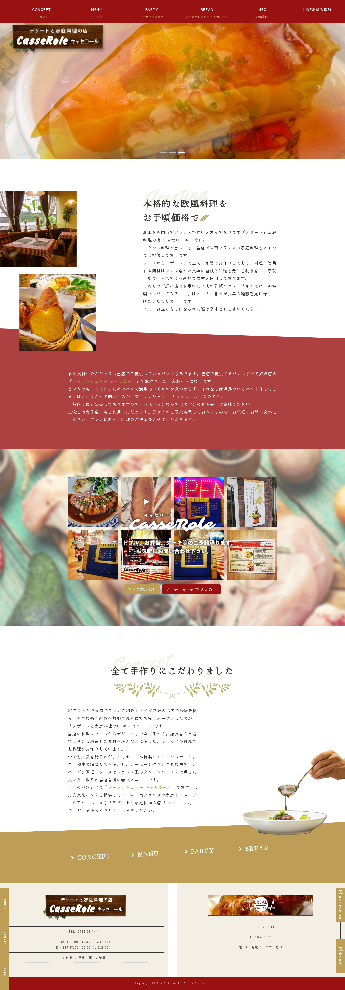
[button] (26, 87)
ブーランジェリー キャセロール (104, 381)
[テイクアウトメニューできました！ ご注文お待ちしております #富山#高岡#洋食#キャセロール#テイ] (252, 555)
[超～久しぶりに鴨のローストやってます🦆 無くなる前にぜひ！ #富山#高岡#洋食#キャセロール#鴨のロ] (93, 502)
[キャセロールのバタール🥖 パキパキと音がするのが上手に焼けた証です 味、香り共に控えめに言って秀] (146, 502)
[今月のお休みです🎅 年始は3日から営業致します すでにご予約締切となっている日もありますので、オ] (93, 555)
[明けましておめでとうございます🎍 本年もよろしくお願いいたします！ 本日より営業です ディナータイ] (252, 502)
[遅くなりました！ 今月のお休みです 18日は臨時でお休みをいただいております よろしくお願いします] (199, 502)
